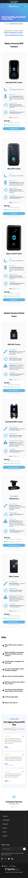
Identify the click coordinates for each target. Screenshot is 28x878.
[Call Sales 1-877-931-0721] (25, 6)
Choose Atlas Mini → (14, 128)
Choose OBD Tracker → (13, 390)
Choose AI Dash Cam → (13, 545)
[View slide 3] (15, 807)
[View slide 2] (13, 807)
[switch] (14, 117)
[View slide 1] (11, 807)
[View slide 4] (16, 807)
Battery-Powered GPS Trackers (13, 32)
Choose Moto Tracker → (14, 622)
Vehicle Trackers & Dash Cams (14, 35)
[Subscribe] (24, 849)
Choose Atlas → (14, 213)
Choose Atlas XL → (14, 299)
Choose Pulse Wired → (14, 467)
